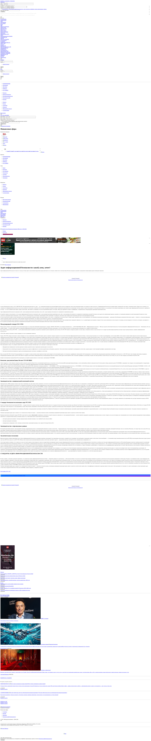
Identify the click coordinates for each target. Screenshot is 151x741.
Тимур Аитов (3, 622)
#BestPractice (3, 215)
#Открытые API (3, 37)
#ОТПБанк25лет (3, 50)
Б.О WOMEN (5, 90)
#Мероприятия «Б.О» (4, 34)
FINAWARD (5, 85)
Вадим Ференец (3, 648)
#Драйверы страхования (5, 53)
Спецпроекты (5, 202)
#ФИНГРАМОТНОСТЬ (5, 42)
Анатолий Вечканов (4, 674)
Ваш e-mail (2, 117)
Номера (4, 231)
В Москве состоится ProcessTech (7, 586)
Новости (4, 102)
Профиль (2, 59)
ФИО (1, 3)
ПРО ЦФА (5, 87)
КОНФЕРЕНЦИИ (6, 83)
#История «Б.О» (3, 28)
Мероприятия (5, 204)
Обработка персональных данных (7, 7)
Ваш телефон (3, 118)
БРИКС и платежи (44, 618)
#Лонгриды (2, 33)
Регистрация (3, 113)
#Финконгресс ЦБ (4, 54)
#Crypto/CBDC (3, 19)
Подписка (2, 2)
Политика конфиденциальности (9, 716)
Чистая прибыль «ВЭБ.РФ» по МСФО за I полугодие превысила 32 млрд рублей (16, 573)
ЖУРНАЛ (5, 88)
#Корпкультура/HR (4, 31)
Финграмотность (26, 151)
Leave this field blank (4, 10)
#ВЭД (1, 24)
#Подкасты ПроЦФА (4, 39)
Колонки (4, 99)
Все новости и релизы (4, 594)
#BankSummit (3, 45)
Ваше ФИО (3, 116)
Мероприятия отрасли (7, 108)
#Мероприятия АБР (4, 51)
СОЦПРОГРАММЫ (4, 692)
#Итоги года (2, 29)
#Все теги (2, 216)
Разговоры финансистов (8, 96)
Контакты (5, 715)
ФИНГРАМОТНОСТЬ (5, 683)
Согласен (2, 739)
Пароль (2, 62)
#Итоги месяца (3, 30)
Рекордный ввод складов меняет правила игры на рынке (11, 583)
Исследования (8, 264)
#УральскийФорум (4, 47)
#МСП (1, 35)
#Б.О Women (3, 23)
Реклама (4, 713)
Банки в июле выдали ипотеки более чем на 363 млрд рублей (12, 575)
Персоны (4, 92)
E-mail (2, 60)
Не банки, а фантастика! (46, 670)
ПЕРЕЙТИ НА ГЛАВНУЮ (6, 677)
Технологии (21, 151)
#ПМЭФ (2, 38)
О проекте (5, 711)
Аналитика (5, 105)
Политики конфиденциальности (45, 738)
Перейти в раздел (3, 689)
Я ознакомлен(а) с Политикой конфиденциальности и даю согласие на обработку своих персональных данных (24, 9)
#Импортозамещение (4, 26)
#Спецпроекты (3, 40)
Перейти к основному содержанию (7, 0)
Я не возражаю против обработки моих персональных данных (14, 121)
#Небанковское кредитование (6, 36)
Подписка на (3, 6)
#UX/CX (2, 56)
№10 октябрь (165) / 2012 (5, 471)
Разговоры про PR (6, 97)
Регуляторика (16, 151)
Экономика (32, 151)
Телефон (2, 5)
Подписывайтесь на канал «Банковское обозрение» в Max (13, 475)
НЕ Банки (11, 151)
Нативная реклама (6, 201)
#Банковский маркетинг (5, 52)
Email (1, 4)
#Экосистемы (3, 57)
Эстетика (37, 151)
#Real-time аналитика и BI (5, 46)
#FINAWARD (3, 22)
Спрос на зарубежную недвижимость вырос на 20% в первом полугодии (15, 590)
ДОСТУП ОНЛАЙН (4, 115)
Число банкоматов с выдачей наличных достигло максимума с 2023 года (15, 580)
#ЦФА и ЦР (2, 43)
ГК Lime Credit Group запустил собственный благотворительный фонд (53, 692)
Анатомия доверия (45, 644)
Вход (1, 69)
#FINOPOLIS (3, 48)
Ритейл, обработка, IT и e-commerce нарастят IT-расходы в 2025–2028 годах (15, 588)
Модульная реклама (7, 199)
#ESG (1, 21)
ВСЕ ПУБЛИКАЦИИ (4, 595)
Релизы (4, 103)
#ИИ (1, 25)
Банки (8, 151)
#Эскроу (2, 44)
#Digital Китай (3, 20)
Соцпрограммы (6, 110)
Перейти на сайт (3, 701)
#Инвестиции (3, 27)
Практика (5, 107)
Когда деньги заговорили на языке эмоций (36, 683)
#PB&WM (2, 55)
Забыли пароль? (6, 64)
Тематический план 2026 (8, 234)
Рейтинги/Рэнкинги (7, 94)
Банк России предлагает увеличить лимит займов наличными (12, 578)
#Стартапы (2, 41)
